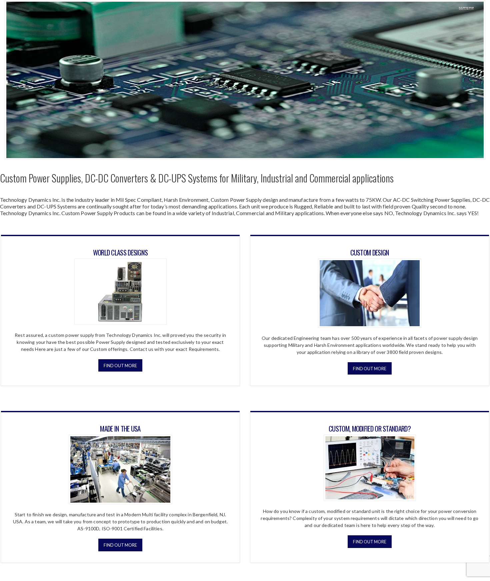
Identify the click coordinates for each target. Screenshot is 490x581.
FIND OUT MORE (120, 365)
